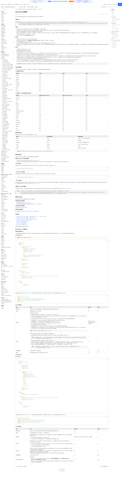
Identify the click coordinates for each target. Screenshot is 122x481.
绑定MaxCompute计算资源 (65, 188)
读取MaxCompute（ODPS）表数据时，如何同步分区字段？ (26, 217)
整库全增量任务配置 (42, 61)
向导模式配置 (23, 202)
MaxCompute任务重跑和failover (22, 224)
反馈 (63, 470)
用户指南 (20, 6)
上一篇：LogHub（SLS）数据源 (21, 466)
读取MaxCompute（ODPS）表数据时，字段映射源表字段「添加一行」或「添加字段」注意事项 (31, 216)
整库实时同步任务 (29, 211)
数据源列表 (34, 9)
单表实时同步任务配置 (23, 207)
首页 (16, 9)
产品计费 (28, 6)
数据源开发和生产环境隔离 (64, 190)
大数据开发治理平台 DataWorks (9, 6)
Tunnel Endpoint (35, 22)
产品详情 (107, 14)
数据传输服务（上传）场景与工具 (52, 57)
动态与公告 (36, 6)
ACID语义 (54, 165)
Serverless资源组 (28, 49)
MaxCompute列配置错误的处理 (22, 221)
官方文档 (2, 6)
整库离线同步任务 (23, 211)
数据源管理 (64, 193)
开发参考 (24, 6)
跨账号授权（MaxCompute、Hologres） (33, 183)
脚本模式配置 (28, 202)
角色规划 (67, 161)
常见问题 (32, 6)
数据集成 (31, 9)
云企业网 (47, 24)
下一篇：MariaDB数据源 (103, 466)
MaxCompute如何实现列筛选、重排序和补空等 (24, 220)
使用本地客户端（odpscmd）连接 (34, 160)
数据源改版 (51, 192)
